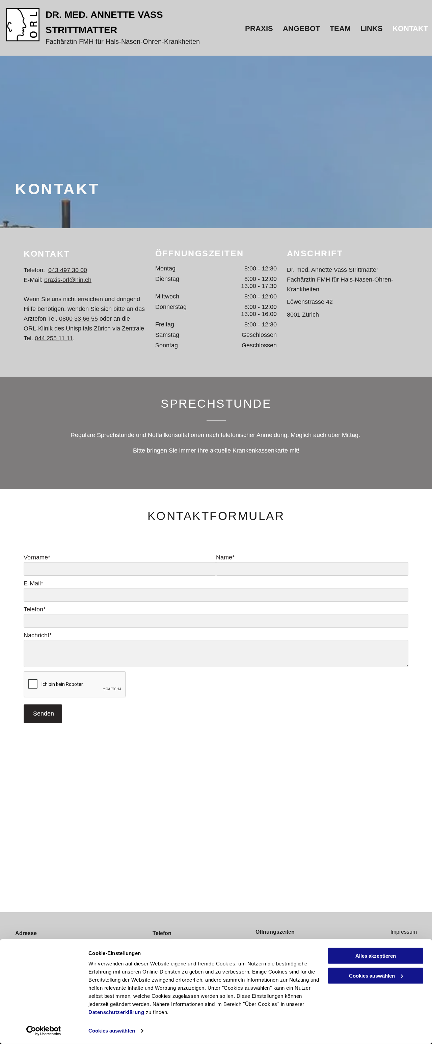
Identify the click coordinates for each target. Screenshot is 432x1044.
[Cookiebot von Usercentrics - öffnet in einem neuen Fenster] (43, 1031)
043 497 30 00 (67, 270)
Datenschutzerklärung (116, 1012)
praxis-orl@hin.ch (67, 280)
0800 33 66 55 (78, 318)
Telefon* (35, 609)
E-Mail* (33, 583)
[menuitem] (258, 29)
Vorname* (37, 557)
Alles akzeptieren (375, 956)
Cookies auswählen (111, 1031)
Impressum (403, 932)
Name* (225, 557)
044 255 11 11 (54, 338)
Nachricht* (38, 635)
